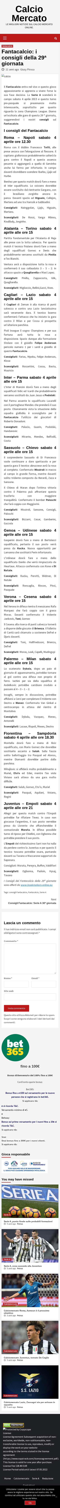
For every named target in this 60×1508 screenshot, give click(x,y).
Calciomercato (10, 1304)
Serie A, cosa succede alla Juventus (23, 1266)
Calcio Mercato (29, 13)
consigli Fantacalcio (18, 892)
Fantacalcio (33, 892)
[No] (56, 1496)
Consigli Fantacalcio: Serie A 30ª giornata (32, 901)
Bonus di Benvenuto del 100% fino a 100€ (30, 1075)
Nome (8, 978)
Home (7, 1478)
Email (35, 978)
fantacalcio (7, 46)
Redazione (47, 1478)
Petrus (20, 1224)
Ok (30, 1502)
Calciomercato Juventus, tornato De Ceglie (26, 1357)
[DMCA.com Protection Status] (13, 1424)
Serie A (43, 892)
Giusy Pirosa (27, 69)
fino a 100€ (30, 1066)
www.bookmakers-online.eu (37, 885)
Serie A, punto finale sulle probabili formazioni (28, 1221)
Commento (11, 941)
